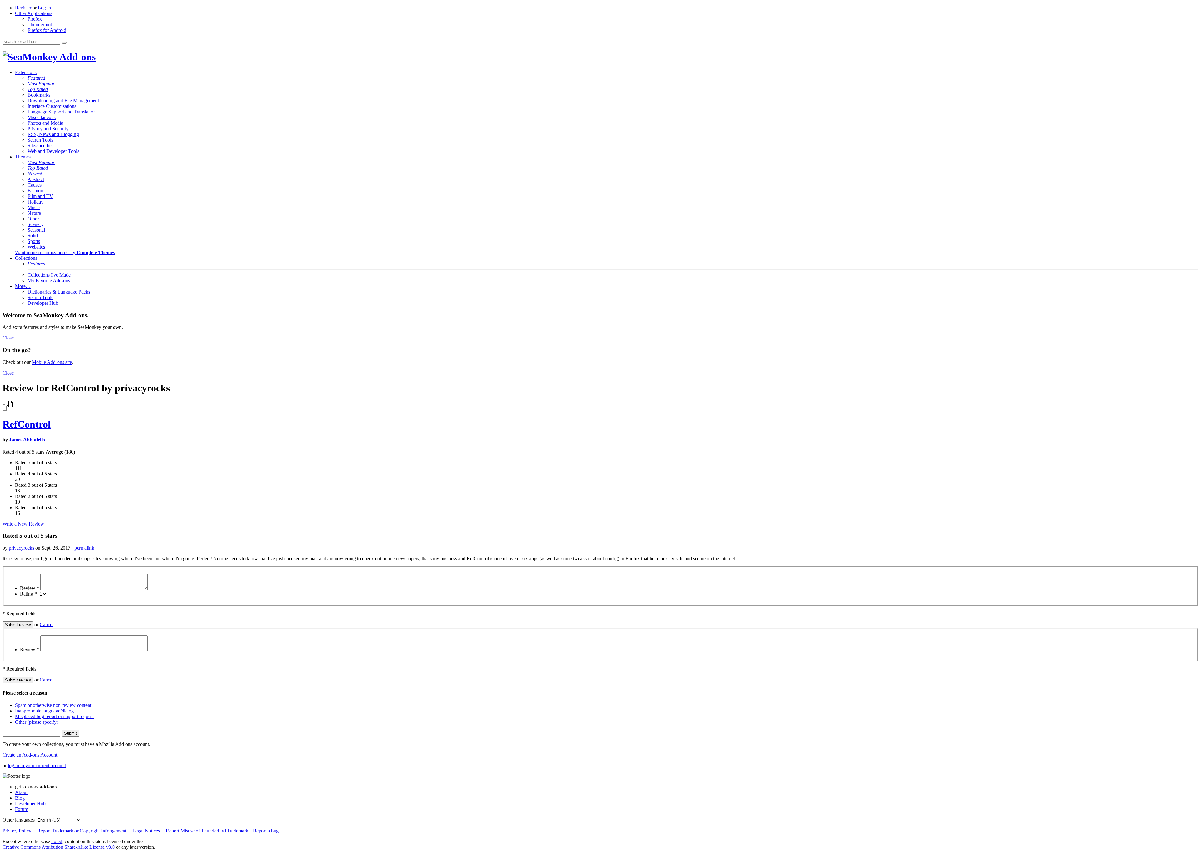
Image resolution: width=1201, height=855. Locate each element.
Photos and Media (45, 123)
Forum (21, 809)
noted (56, 841)
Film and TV (40, 196)
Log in (44, 7)
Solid (33, 235)
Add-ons (77, 57)
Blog (20, 798)
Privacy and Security (48, 128)
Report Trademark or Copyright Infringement (82, 830)
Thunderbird (40, 24)
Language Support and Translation (62, 111)
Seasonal (36, 230)
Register (23, 7)
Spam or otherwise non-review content (53, 705)
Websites (36, 246)
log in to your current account (37, 765)
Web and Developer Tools (53, 151)
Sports (34, 241)
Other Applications (33, 13)
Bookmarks (39, 95)
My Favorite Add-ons (49, 280)
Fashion (35, 190)
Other (33, 218)
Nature (34, 213)
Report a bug (266, 830)
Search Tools (40, 140)
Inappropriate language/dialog (44, 710)
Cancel (46, 624)
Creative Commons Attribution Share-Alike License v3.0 (59, 847)
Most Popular (41, 83)
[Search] (64, 43)
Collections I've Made (49, 275)
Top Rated (38, 89)
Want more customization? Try (65, 252)
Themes (23, 156)
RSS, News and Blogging (53, 134)
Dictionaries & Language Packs (59, 291)
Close (8, 337)
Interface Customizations (52, 106)
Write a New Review (23, 523)
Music (34, 207)
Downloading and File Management (63, 100)
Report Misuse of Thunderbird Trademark (208, 830)
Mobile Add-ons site (52, 362)
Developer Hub (43, 303)
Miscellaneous (42, 117)
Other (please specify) (36, 722)
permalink (84, 548)
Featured (36, 78)
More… (23, 286)
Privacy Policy (18, 830)
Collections (26, 258)
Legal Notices (146, 830)
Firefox (35, 19)
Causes (35, 185)
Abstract (36, 179)
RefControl (27, 424)
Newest (35, 173)
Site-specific (40, 145)
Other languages (19, 819)
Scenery (35, 224)
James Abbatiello (27, 439)
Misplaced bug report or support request (54, 716)
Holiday (35, 201)
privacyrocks (21, 548)
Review (29, 588)
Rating (28, 593)
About (21, 792)
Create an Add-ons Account (30, 754)
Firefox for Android (47, 30)
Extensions (26, 72)
